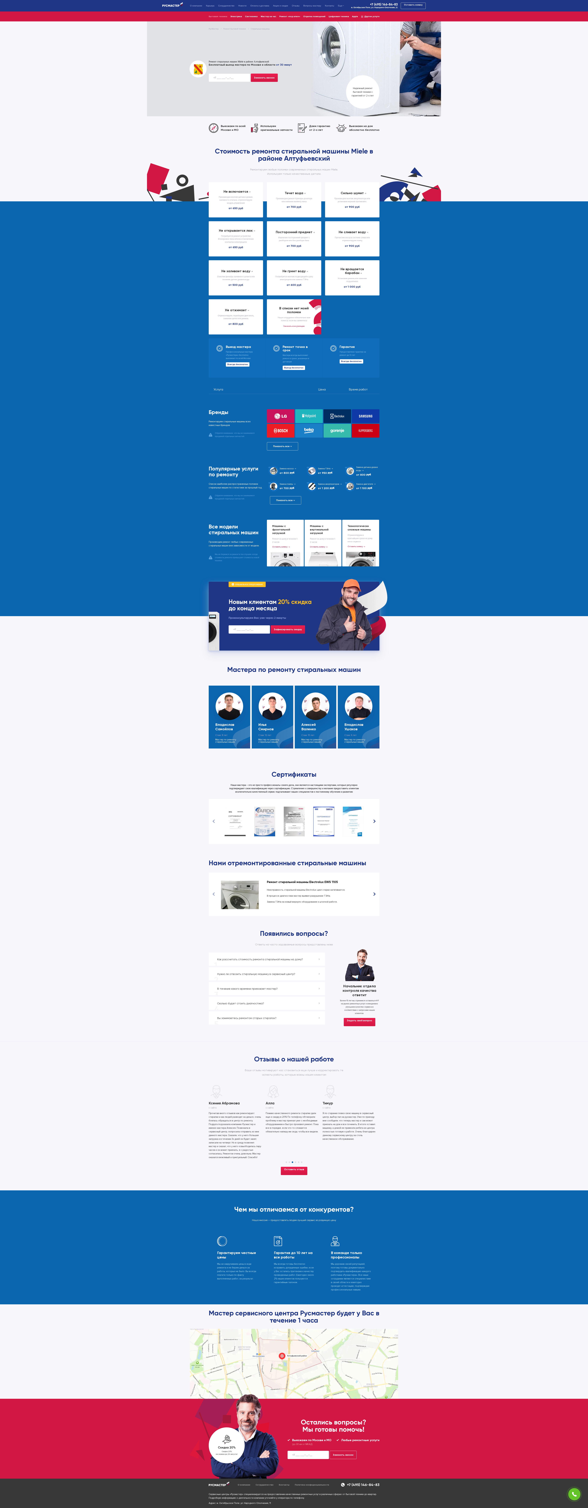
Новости (242, 5)
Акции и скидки (280, 5)
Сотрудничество (226, 5)
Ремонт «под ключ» (289, 16)
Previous (214, 821)
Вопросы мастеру (312, 5)
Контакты (329, 5)
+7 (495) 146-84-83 (384, 4)
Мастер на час (268, 16)
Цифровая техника (339, 16)
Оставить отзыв (294, 1147)
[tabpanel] (294, 1110)
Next (374, 821)
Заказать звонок (264, 77)
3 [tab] (292, 1140)
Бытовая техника (218, 16)
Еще (340, 5)
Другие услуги (371, 16)
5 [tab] (298, 1140)
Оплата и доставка (259, 5)
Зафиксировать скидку (288, 629)
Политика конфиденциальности (312, 1462)
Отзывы (296, 5)
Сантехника (251, 16)
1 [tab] (286, 1140)
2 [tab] (289, 1140)
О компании (196, 5)
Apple (355, 16)
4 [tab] (295, 1140)
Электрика (236, 16)
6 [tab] (301, 1140)
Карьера (210, 5)
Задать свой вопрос (359, 1020)
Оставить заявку (413, 5)
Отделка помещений (314, 16)
